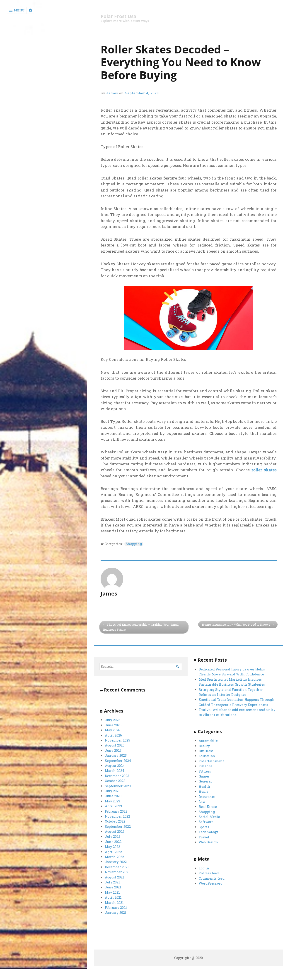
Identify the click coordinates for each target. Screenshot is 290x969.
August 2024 (115, 765)
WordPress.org (210, 883)
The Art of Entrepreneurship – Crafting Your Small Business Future (141, 627)
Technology (208, 832)
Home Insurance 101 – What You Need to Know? (236, 624)
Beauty (204, 746)
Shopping (134, 544)
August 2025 (114, 745)
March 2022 (114, 857)
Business (206, 751)
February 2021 (116, 907)
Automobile (208, 741)
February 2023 (116, 811)
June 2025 (113, 750)
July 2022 (112, 836)
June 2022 (113, 842)
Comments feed (212, 878)
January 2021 (115, 912)
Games (204, 776)
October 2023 (115, 781)
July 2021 (112, 882)
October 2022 (115, 821)
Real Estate (208, 806)
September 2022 (118, 826)
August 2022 (114, 831)
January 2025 (116, 755)
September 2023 (118, 786)
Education (207, 756)
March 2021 (114, 902)
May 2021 (112, 892)
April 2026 (113, 735)
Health (204, 786)
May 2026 (112, 730)
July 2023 (112, 791)
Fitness (205, 771)
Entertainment (211, 761)
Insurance (207, 796)
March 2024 (114, 770)
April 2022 (113, 852)
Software (206, 822)
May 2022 (112, 847)
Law (202, 801)
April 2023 (113, 806)
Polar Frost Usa (118, 16)
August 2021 (114, 877)
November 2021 (117, 872)
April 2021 (113, 897)
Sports (204, 827)
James (112, 93)
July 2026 (112, 720)
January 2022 (116, 862)
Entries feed (209, 873)
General (205, 781)
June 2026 (113, 725)
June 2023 (113, 796)
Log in (204, 868)
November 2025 (117, 740)
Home (203, 791)
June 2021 (113, 887)
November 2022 (117, 816)
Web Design (208, 842)
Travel (204, 837)
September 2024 (118, 760)
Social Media (209, 817)
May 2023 (112, 801)
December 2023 (117, 776)
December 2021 (117, 867)
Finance (205, 766)
